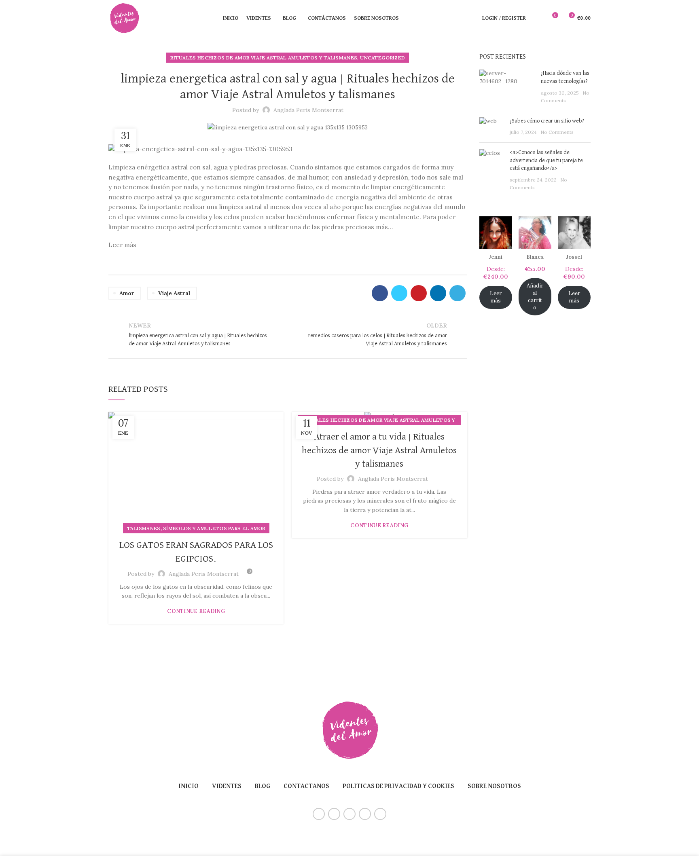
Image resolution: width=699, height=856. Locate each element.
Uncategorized (382, 58)
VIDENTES (226, 786)
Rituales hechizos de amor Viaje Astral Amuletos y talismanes (263, 58)
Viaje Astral (174, 293)
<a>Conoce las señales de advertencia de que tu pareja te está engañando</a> (546, 160)
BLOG (262, 786)
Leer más (496, 297)
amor (126, 293)
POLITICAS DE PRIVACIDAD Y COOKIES (398, 786)
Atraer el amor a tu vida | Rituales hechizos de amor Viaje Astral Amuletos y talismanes (379, 450)
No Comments (557, 132)
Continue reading (196, 611)
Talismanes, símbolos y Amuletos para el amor (196, 528)
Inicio (188, 786)
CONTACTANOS (306, 786)
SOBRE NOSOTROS (494, 786)
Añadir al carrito (535, 296)
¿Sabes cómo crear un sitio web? (547, 121)
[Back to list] (288, 334)
